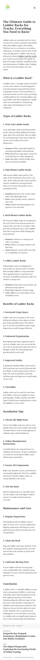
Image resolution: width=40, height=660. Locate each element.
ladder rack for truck (27, 56)
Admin (20, 626)
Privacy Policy (7, 657)
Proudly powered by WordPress (24, 657)
